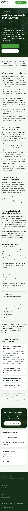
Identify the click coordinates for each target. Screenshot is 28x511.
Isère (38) (5, 454)
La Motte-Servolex (10, 321)
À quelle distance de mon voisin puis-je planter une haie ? (12, 379)
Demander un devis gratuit (10, 46)
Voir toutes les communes (10, 51)
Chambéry (8, 317)
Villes (7, 7)
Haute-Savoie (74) (7, 456)
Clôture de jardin (5, 497)
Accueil (3, 7)
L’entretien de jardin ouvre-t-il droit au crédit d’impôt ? (12, 347)
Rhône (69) (6, 461)
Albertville (8, 314)
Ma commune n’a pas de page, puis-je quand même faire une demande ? (12, 370)
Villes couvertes (5, 485)
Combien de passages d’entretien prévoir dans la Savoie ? (12, 386)
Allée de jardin (4, 494)
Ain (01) (5, 459)
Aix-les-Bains (8, 311)
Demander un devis (21, 2)
